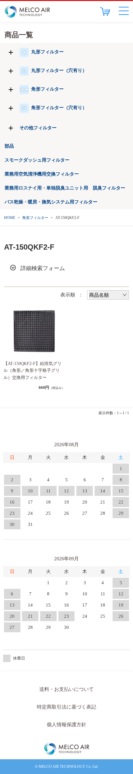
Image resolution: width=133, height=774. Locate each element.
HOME (9, 218)
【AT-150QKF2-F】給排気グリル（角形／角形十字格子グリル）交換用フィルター (32, 370)
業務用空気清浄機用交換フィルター (42, 173)
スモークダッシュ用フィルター (37, 160)
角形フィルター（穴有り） (59, 107)
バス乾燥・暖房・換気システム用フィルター (51, 201)
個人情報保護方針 (66, 724)
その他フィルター (38, 127)
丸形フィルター (47, 51)
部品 (9, 146)
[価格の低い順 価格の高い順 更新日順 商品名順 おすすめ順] (108, 295)
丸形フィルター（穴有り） (59, 70)
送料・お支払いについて (66, 689)
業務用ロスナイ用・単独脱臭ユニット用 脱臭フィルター (65, 187)
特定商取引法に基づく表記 (66, 707)
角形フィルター (47, 89)
